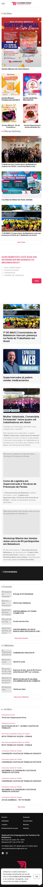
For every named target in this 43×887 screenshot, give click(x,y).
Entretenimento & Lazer (10, 828)
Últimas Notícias (12, 131)
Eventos (7, 586)
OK (37, 877)
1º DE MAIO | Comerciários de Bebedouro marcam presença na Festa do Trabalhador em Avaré (21, 234)
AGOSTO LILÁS (19, 662)
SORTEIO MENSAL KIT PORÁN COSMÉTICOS (24, 612)
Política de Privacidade (22, 877)
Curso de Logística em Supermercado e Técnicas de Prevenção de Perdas (19, 484)
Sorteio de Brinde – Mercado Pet (30, 99)
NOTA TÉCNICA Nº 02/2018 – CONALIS (17, 736)
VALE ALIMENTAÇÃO (12, 268)
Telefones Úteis (19, 689)
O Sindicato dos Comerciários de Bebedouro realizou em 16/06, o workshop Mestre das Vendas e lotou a (19, 166)
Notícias (26, 824)
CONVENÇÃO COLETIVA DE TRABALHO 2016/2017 (21, 754)
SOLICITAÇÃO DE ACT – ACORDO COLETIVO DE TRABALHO (20, 727)
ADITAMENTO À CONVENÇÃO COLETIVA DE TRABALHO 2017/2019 (19, 771)
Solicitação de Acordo (8, 715)
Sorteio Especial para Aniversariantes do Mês (32, 127)
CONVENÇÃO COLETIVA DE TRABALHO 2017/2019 (21, 762)
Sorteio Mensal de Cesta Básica (15, 69)
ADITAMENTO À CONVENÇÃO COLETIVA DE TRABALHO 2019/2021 (19, 790)
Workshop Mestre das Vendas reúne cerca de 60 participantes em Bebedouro (21, 541)
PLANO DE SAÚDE (11, 270)
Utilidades (8, 645)
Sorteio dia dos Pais (21, 621)
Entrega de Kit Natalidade (23, 594)
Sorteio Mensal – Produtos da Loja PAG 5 (11, 99)
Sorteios (7, 13)
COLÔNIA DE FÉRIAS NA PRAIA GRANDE (17, 200)
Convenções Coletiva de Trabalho (12, 751)
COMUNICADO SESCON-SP (23, 653)
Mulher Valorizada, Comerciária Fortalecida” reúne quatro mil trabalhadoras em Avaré (21, 419)
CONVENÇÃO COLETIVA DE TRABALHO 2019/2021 (21, 781)
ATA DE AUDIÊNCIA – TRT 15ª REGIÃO (16, 800)
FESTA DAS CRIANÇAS (22, 603)
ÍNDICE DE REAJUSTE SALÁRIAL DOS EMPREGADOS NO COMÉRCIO (26, 680)
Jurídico (7, 709)
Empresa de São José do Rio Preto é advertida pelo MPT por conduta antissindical (27, 672)
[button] (3, 4)
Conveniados (10, 571)
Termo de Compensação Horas (14, 718)
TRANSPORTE (9, 273)
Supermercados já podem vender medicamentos (18, 379)
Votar (36, 281)
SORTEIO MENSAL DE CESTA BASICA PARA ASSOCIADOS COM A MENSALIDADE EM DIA (27, 631)
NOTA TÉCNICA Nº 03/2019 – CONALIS (17, 745)
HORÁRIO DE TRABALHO (14, 275)
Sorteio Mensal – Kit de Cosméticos (11, 126)
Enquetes (26, 817)
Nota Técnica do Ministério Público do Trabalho (16, 734)
